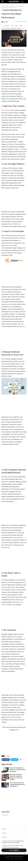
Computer (7, 6)
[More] (21, 25)
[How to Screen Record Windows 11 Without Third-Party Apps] (5, 770)
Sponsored (8, 756)
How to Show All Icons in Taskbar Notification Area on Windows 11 (17, 784)
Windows (12, 6)
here (23, 326)
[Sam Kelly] (2, 22)
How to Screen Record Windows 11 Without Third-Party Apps (17, 769)
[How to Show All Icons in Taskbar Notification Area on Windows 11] (5, 784)
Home (2, 6)
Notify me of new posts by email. (10, 847)
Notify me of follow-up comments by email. (13, 845)
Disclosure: (3, 28)
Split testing (5, 110)
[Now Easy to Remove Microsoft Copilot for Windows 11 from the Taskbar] (5, 776)
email (10, 525)
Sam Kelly (6, 21)
